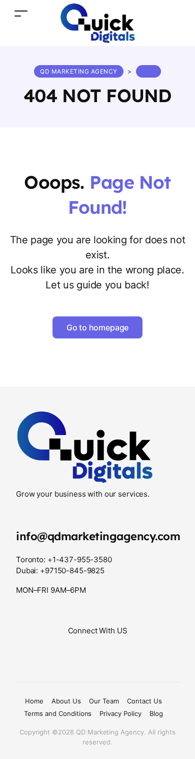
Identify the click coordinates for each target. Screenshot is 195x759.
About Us (66, 701)
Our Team (104, 701)
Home (34, 701)
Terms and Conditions (58, 713)
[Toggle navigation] (21, 13)
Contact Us (144, 701)
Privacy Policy (121, 713)
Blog (156, 713)
